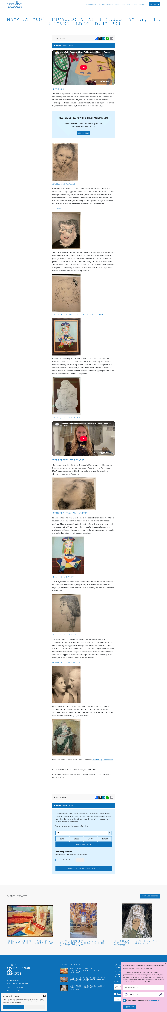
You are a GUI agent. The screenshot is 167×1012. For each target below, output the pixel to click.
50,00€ (76, 839)
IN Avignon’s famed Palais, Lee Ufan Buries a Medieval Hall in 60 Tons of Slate (82, 943)
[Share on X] (100, 38)
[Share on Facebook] (96, 38)
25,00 (62, 839)
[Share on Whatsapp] (107, 38)
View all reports (150, 896)
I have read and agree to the (142, 1000)
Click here (83, 133)
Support (153, 4)
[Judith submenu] (145, 4)
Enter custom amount (83, 845)
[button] (44, 996)
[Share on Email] (111, 38)
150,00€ (105, 839)
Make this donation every (67, 860)
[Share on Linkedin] (103, 38)
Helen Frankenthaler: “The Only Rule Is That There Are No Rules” (30, 942)
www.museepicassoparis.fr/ (102, 760)
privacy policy (153, 1000)
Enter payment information (83, 869)
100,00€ (90, 839)
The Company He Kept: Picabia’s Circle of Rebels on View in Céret (135, 943)
